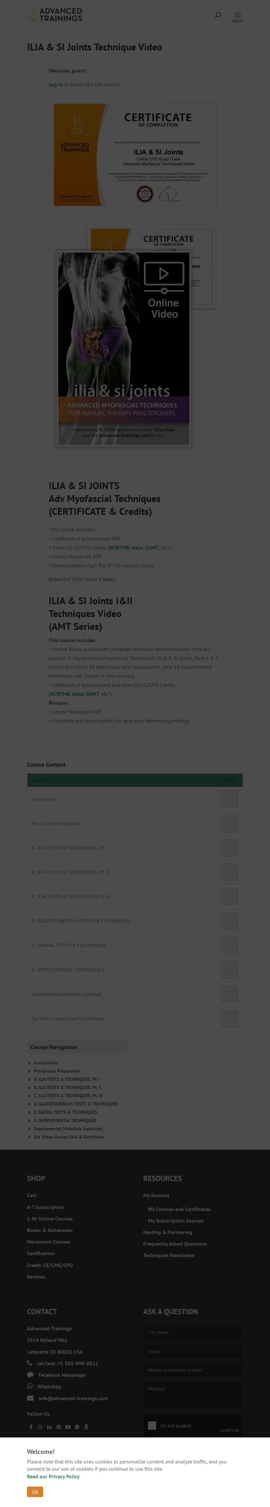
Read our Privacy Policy (53, 1476)
